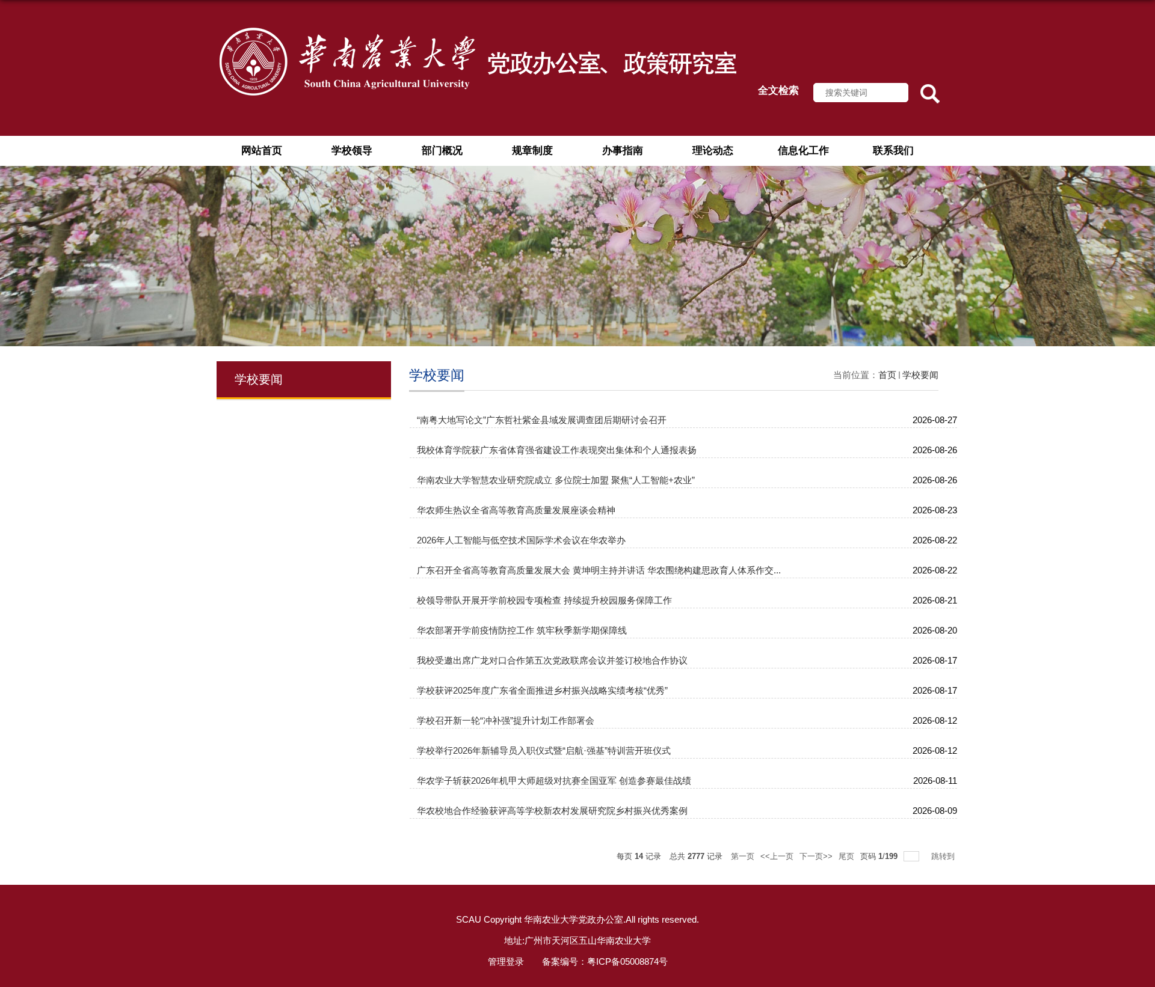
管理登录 (506, 961)
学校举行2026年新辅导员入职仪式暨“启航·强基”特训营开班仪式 (544, 750)
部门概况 (442, 150)
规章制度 (532, 150)
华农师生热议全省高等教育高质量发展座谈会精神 (516, 510)
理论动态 (712, 150)
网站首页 (261, 150)
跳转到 (944, 856)
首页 (887, 375)
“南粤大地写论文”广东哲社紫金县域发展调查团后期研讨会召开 (542, 420)
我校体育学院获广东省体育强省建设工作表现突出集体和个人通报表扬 (557, 450)
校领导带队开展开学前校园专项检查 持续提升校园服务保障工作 (544, 600)
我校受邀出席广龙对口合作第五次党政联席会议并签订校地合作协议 (552, 660)
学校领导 (351, 150)
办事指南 (622, 150)
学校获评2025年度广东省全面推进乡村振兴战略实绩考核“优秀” (542, 690)
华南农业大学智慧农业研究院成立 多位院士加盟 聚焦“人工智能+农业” (556, 480)
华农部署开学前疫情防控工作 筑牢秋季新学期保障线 (522, 630)
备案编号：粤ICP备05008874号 (605, 961)
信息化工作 (803, 150)
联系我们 (893, 150)
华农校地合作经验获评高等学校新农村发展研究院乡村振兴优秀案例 (552, 810)
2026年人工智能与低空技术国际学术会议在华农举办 (521, 540)
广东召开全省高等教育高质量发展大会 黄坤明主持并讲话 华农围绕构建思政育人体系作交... (599, 570)
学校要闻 (920, 375)
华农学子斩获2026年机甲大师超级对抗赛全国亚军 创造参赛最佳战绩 (554, 780)
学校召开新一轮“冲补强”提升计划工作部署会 (505, 720)
